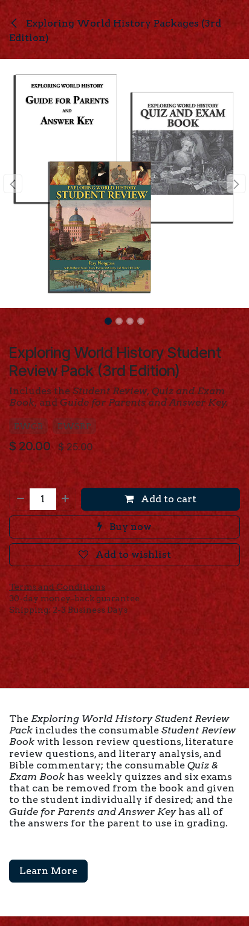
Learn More (48, 871)
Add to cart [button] (167, 499)
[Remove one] (20, 499)
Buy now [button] (129, 526)
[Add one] (66, 499)
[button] (12, 183)
